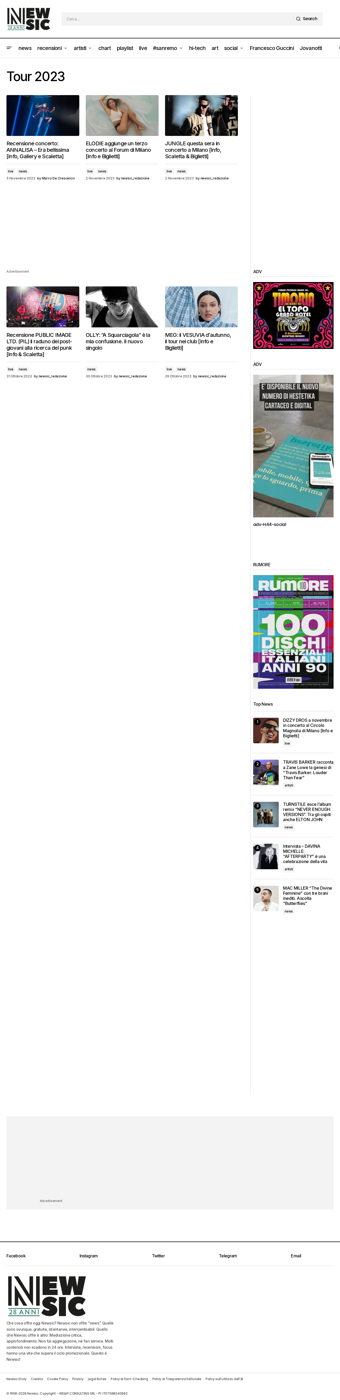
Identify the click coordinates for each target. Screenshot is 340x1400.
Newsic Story (16, 1379)
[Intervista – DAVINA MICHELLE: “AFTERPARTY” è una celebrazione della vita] (266, 856)
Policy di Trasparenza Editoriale (176, 1379)
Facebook (16, 1255)
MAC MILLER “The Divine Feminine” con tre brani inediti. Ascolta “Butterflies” (307, 896)
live (10, 171)
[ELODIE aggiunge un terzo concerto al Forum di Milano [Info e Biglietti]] (122, 115)
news (23, 171)
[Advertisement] (122, 231)
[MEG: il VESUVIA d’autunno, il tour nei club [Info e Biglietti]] (201, 306)
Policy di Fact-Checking (129, 1379)
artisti (289, 785)
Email (296, 1255)
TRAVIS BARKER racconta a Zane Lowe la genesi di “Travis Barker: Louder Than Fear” (308, 770)
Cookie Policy (57, 1379)
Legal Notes (97, 1379)
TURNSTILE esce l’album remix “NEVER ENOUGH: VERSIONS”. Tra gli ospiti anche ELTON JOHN (307, 812)
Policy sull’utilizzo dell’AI (224, 1379)
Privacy (77, 1379)
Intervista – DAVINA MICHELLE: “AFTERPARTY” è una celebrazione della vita (305, 854)
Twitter (158, 1255)
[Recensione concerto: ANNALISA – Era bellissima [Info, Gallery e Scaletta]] (42, 115)
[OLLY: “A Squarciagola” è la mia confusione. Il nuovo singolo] (122, 306)
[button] (9, 48)
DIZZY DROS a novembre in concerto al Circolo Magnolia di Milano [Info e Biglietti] (308, 728)
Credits (37, 1379)
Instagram (89, 1255)
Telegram (228, 1255)
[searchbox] (178, 19)
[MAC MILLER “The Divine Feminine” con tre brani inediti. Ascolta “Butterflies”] (266, 898)
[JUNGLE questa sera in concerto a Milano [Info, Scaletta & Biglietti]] (201, 115)
